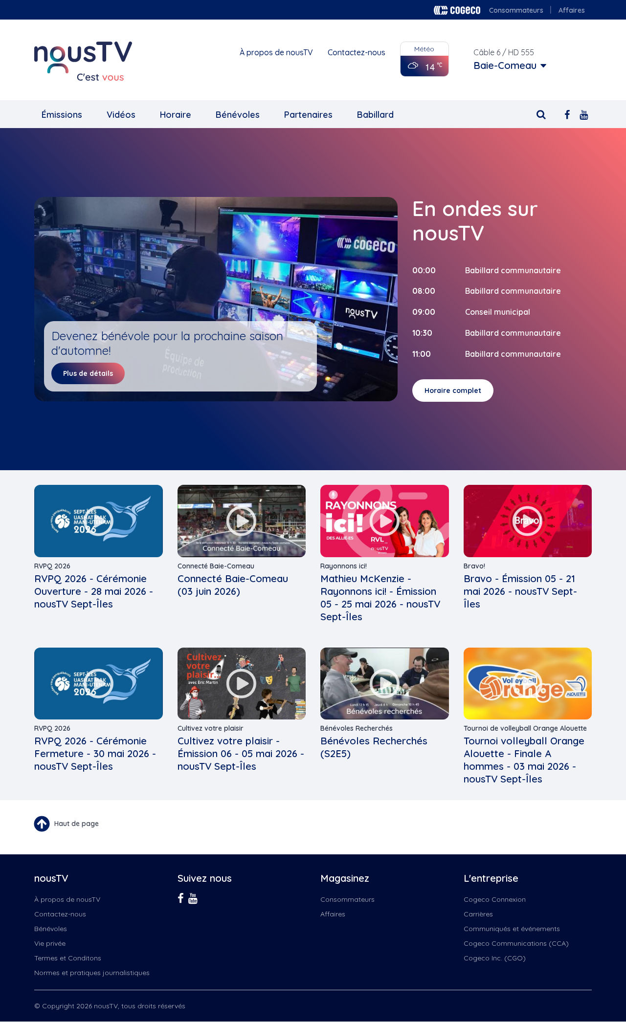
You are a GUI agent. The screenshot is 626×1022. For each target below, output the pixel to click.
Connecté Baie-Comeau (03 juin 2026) (233, 584)
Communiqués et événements (512, 928)
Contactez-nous (356, 52)
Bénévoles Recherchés (356, 728)
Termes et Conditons (67, 958)
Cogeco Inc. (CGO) (495, 958)
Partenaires (308, 114)
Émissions (62, 114)
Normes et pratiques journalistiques (92, 972)
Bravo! (474, 566)
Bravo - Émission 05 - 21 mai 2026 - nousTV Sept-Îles (520, 591)
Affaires (572, 10)
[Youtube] (584, 113)
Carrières (478, 914)
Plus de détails (88, 373)
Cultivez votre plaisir (211, 728)
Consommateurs (516, 10)
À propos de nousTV (276, 52)
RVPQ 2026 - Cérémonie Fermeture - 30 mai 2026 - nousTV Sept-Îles (95, 753)
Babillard (375, 114)
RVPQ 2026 (52, 566)
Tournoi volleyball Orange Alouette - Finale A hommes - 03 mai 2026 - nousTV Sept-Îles (524, 760)
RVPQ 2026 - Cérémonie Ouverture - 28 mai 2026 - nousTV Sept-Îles (93, 591)
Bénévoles (238, 114)
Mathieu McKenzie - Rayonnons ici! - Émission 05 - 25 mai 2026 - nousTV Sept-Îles (380, 597)
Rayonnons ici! (343, 566)
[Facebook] (567, 113)
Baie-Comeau (505, 65)
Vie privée (50, 943)
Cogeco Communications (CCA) (516, 943)
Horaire (175, 114)
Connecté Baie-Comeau (216, 566)
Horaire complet (453, 390)
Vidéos (121, 114)
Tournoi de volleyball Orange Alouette (525, 728)
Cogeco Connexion (495, 899)
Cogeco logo (457, 10)
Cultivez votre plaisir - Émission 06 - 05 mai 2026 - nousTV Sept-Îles (241, 753)
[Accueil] (83, 61)
